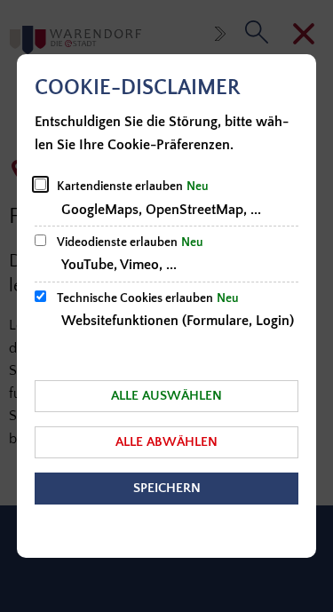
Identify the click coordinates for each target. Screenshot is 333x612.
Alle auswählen (166, 395)
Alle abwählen (166, 441)
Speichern (167, 488)
